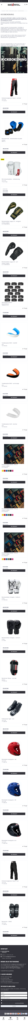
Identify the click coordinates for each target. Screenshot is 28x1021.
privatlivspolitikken (19, 1003)
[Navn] (14, 992)
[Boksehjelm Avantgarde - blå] (14, 789)
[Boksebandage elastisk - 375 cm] (14, 498)
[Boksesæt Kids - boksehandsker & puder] (14, 128)
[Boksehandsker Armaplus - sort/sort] (14, 627)
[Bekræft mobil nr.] (14, 997)
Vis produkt (14, 112)
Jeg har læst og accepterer (13, 1003)
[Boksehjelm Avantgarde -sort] (14, 830)
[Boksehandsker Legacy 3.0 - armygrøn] (14, 211)
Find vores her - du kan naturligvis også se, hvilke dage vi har (12, 967)
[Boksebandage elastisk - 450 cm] (14, 454)
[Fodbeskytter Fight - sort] (14, 708)
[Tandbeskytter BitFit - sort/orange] (14, 373)
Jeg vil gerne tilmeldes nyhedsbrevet (15, 1000)
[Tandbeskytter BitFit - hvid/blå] (14, 332)
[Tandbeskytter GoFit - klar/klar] (14, 413)
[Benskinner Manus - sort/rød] (14, 668)
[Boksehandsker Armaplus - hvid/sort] (14, 586)
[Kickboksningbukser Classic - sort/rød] (14, 87)
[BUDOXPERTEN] (14, 4)
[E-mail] (14, 995)
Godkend (14, 1006)
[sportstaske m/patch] (14, 292)
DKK (1, 1)
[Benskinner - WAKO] (14, 911)
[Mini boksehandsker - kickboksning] (14, 168)
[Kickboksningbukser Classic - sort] (14, 870)
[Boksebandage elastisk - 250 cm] (14, 542)
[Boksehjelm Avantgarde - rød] (14, 749)
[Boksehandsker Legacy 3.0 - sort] (14, 251)
